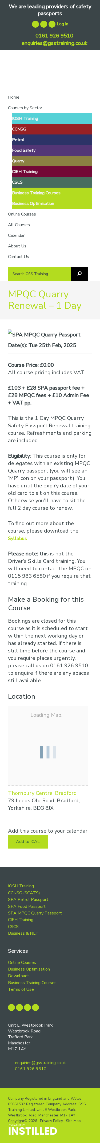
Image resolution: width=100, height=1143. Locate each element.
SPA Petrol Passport (28, 899)
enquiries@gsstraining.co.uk (53, 43)
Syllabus (17, 538)
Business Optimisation (29, 969)
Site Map (73, 1120)
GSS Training (50, 75)
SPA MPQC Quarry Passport (35, 913)
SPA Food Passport (27, 906)
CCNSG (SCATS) (24, 893)
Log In (62, 24)
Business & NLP (23, 933)
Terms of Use (21, 989)
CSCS (13, 927)
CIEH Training (20, 920)
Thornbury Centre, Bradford (42, 793)
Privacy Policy (51, 1120)
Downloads (19, 976)
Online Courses (22, 962)
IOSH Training (21, 886)
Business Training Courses (32, 983)
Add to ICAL (28, 842)
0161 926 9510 (53, 35)
